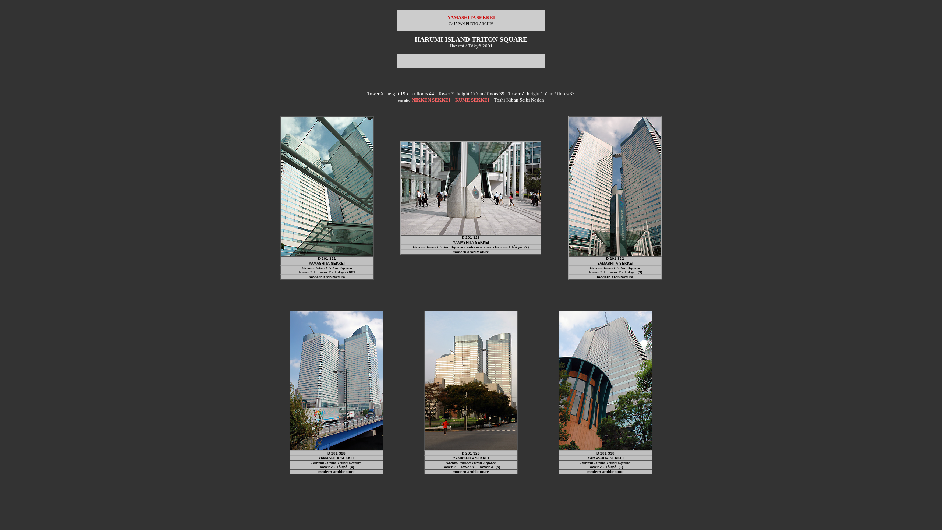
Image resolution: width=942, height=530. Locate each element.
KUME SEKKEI (472, 100)
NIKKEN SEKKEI (431, 100)
